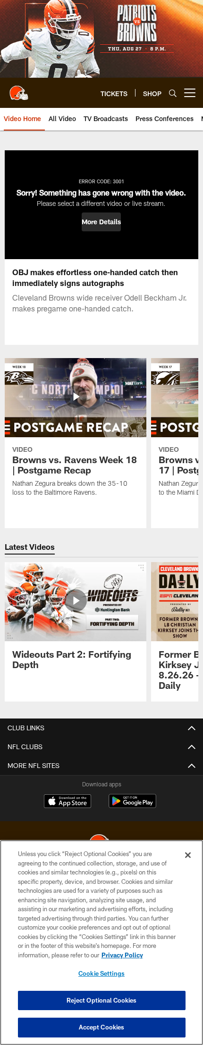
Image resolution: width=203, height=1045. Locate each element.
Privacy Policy (122, 955)
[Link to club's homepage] (19, 89)
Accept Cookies (102, 1027)
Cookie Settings (101, 973)
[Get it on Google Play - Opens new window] (132, 805)
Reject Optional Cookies (102, 1000)
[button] (101, 221)
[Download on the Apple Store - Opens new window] (67, 802)
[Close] (188, 855)
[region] (101, 942)
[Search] (173, 93)
